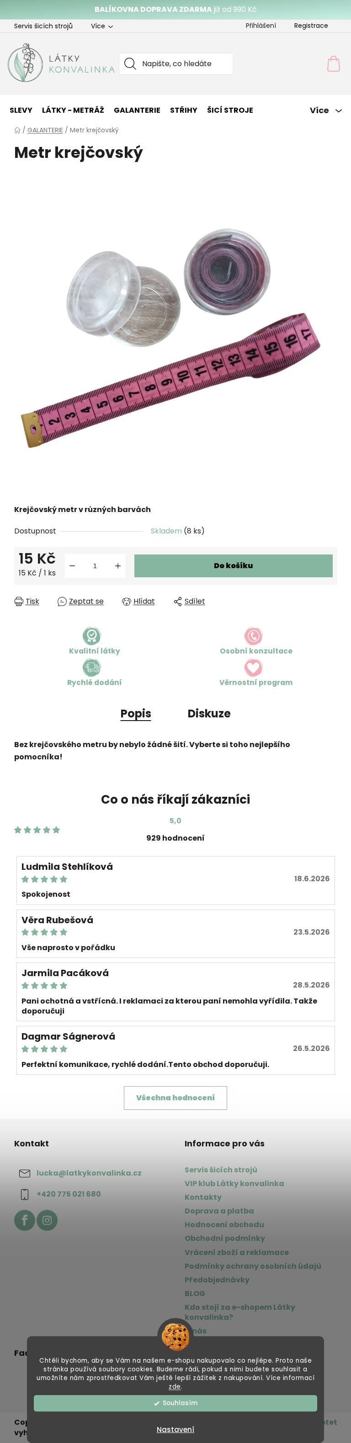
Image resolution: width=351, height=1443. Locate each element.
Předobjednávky (217, 1280)
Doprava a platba (219, 1211)
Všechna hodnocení (175, 1098)
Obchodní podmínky (225, 1238)
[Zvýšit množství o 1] (118, 565)
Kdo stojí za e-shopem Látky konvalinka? (240, 1312)
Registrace (311, 25)
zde (175, 1386)
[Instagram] (47, 1220)
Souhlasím (180, 1403)
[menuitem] (21, 110)
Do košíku (233, 565)
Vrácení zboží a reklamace (237, 1252)
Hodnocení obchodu (224, 1224)
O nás (196, 1331)
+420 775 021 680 (69, 1194)
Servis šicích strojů (43, 26)
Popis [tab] (136, 713)
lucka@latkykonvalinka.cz (89, 1173)
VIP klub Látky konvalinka (234, 1183)
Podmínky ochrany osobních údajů (253, 1266)
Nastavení (175, 1429)
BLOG (195, 1293)
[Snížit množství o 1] (72, 565)
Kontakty (203, 1197)
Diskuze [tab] (209, 713)
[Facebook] (24, 1220)
